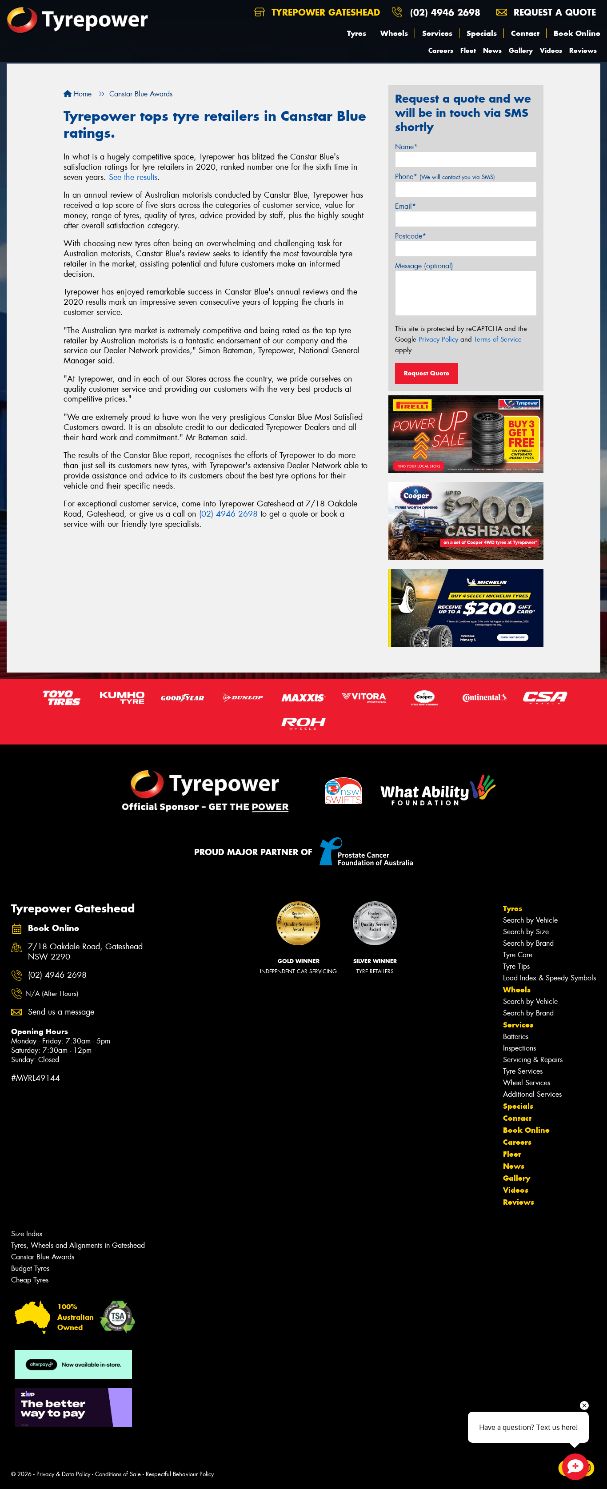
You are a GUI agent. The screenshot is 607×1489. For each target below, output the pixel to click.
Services (437, 33)
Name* (406, 146)
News (492, 50)
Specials (482, 33)
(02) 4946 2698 (445, 12)
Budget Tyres (30, 1268)
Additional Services (532, 1094)
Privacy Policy (438, 339)
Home (82, 94)
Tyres (356, 33)
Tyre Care (517, 954)
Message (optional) (424, 266)
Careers (440, 50)
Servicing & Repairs (533, 1059)
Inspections (519, 1048)
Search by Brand (528, 943)
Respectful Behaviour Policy (180, 1474)
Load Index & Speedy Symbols (549, 978)
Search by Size (526, 931)
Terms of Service (498, 339)
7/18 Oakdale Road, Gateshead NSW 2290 (85, 952)
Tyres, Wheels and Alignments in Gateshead (78, 1245)
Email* (405, 206)
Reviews (583, 50)
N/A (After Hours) (51, 993)
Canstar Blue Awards (42, 1257)
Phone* (445, 176)
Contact (525, 33)
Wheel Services (526, 1082)
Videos (551, 50)
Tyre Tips (516, 966)
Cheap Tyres (29, 1280)
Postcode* (410, 236)
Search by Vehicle (530, 920)
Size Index (27, 1233)
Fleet (468, 50)
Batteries (515, 1036)
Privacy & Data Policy (63, 1474)
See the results (133, 177)
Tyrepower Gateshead (324, 12)
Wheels (394, 33)
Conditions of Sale (118, 1474)
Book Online (577, 33)
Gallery (521, 50)
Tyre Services (523, 1071)
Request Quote (426, 373)
